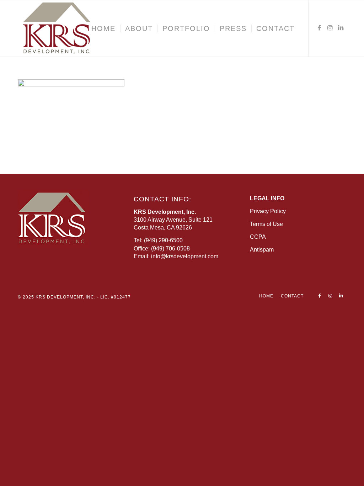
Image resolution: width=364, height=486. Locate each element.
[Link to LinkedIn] (341, 28)
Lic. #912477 (115, 297)
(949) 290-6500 (163, 240)
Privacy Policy (268, 211)
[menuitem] (103, 28)
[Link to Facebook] (319, 28)
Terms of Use (266, 224)
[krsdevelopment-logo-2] (78, 28)
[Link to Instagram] (330, 28)
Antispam (262, 250)
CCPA (258, 237)
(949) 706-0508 (170, 248)
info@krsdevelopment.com (184, 256)
